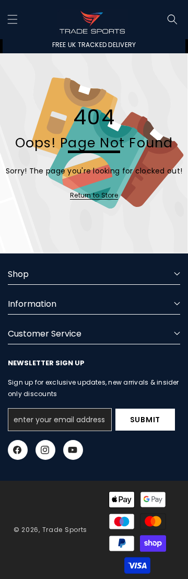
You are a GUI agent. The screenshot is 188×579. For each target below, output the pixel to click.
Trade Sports (64, 529)
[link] (94, 195)
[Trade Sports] (92, 19)
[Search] (172, 19)
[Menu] (12, 19)
